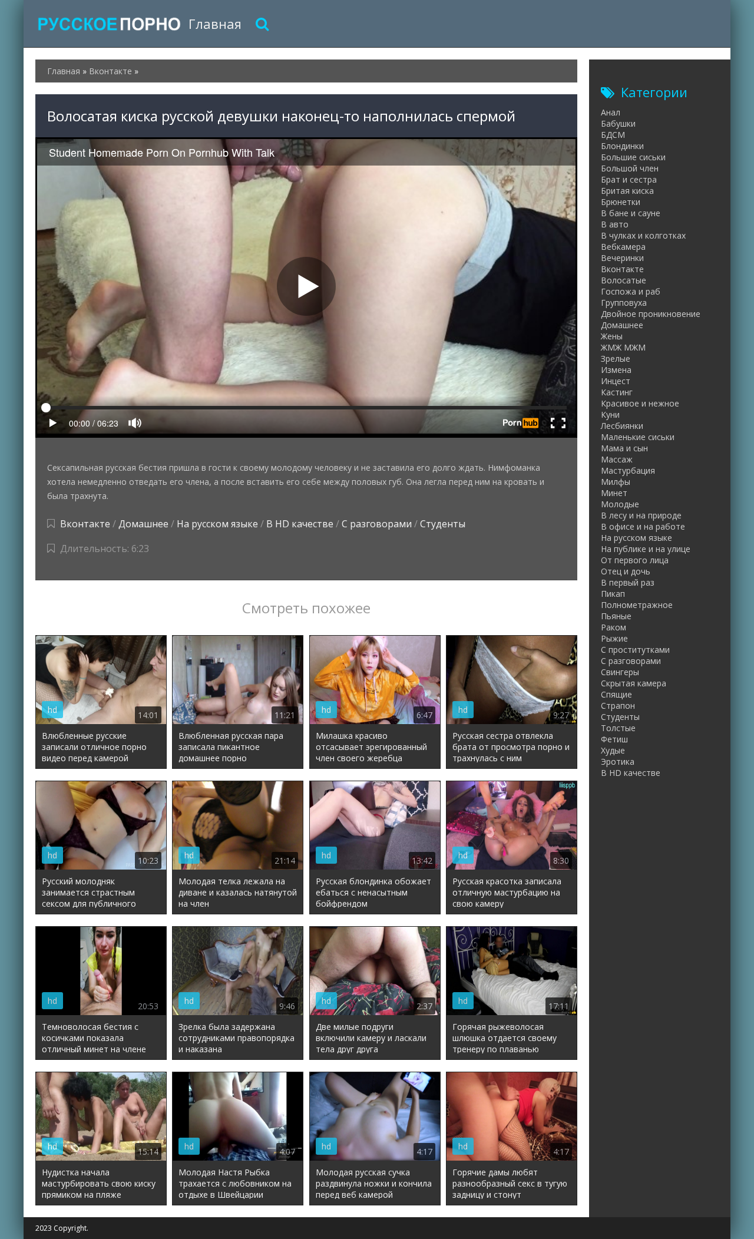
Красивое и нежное (640, 403)
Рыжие (614, 638)
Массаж (617, 459)
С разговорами (377, 523)
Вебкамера (623, 246)
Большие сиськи (633, 157)
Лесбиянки (622, 425)
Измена (616, 369)
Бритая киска (627, 190)
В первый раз (627, 582)
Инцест (615, 380)
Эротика (617, 761)
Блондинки (622, 145)
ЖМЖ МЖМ (623, 347)
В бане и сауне (630, 213)
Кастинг (617, 392)
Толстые (618, 728)
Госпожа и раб (630, 291)
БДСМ (613, 134)
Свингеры (620, 672)
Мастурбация (628, 470)
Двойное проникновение (650, 313)
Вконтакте (85, 523)
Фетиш (614, 739)
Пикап (613, 593)
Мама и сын (624, 448)
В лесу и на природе (641, 515)
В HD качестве (299, 523)
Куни (610, 414)
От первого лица (635, 560)
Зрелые (615, 358)
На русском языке (217, 523)
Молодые (620, 504)
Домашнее (143, 523)
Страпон (618, 705)
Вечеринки (622, 257)
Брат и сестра (629, 179)
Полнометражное (637, 604)
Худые (613, 750)
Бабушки (618, 123)
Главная (215, 23)
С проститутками (635, 649)
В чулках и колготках (643, 235)
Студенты (442, 523)
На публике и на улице (645, 548)
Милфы (615, 481)
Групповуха (624, 302)
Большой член (630, 168)
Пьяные (616, 616)
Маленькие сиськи (637, 436)
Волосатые (623, 280)
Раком (613, 627)
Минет (614, 492)
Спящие (616, 694)
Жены (612, 336)
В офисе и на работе (643, 526)
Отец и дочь (625, 571)
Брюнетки (620, 201)
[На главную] (109, 23)
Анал (610, 112)
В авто (615, 224)
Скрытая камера (633, 683)
